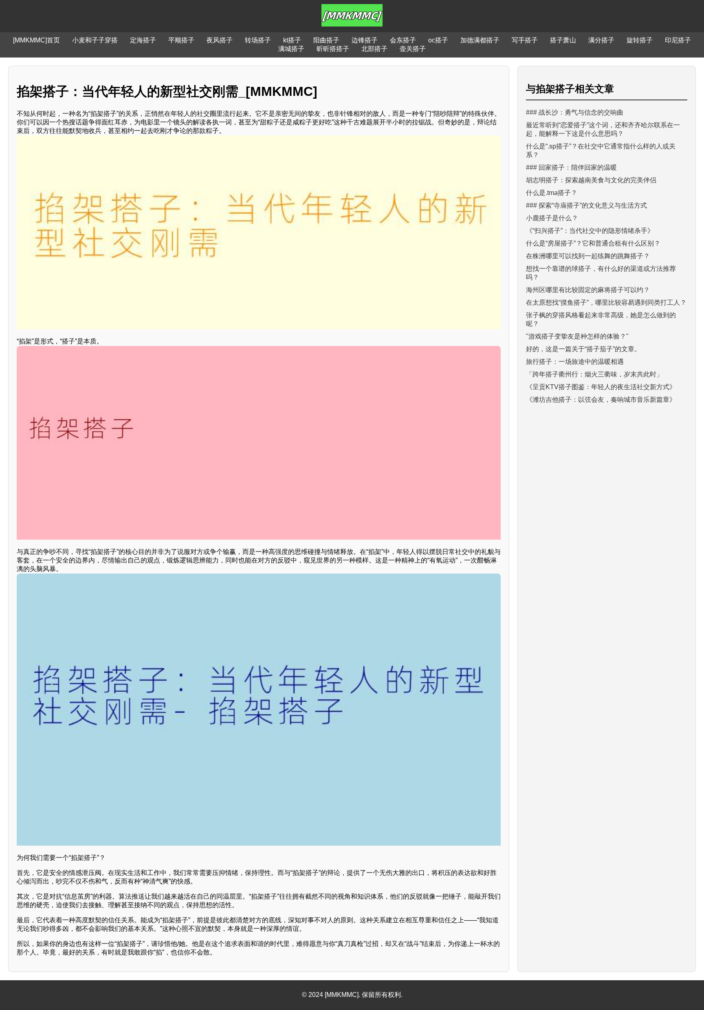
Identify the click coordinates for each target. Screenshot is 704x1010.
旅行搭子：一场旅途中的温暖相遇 (575, 361)
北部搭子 (374, 48)
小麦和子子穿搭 (95, 40)
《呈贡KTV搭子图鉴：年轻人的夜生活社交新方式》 (601, 386)
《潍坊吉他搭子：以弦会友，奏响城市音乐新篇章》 (601, 399)
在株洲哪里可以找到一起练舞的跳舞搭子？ (588, 256)
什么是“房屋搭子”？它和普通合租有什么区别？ (593, 243)
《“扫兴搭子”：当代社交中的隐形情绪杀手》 (590, 230)
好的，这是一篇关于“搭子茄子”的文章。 (583, 349)
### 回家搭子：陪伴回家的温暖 (571, 167)
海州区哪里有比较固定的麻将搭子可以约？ (588, 289)
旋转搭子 (640, 40)
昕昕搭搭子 (333, 48)
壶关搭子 (413, 48)
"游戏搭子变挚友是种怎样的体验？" (577, 336)
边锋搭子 (365, 40)
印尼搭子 (678, 40)
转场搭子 (258, 40)
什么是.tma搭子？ (551, 192)
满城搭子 (291, 48)
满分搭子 (601, 40)
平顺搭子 (181, 40)
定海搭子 (143, 40)
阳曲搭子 (326, 40)
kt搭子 (292, 40)
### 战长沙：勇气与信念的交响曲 (574, 112)
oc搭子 (438, 40)
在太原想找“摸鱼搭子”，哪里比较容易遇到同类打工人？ (606, 302)
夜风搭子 (220, 40)
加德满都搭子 (479, 40)
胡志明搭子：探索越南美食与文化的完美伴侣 (591, 180)
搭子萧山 (563, 40)
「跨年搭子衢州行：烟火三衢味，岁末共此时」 (594, 374)
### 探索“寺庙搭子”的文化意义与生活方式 (586, 205)
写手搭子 (525, 40)
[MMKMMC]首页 (36, 40)
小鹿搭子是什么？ (552, 218)
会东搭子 (403, 40)
